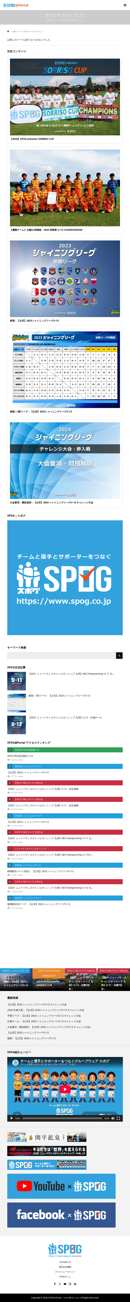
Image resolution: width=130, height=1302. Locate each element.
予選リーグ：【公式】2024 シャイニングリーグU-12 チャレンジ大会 (44, 1015)
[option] (16, 979)
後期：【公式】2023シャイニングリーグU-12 (31, 1038)
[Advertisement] (65, 939)
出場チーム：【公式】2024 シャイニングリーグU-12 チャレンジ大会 (44, 1021)
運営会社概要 (65, 1266)
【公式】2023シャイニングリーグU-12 (28, 1032)
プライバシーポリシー (65, 1271)
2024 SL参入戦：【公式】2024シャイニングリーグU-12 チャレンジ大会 (45, 1010)
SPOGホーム (65, 1276)
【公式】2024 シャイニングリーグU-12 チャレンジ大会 (37, 1004)
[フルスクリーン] (118, 1118)
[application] (65, 1089)
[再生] (11, 1118)
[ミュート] (113, 1118)
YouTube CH (65, 1262)
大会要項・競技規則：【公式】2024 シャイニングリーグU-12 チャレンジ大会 (48, 1027)
